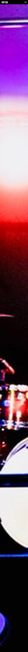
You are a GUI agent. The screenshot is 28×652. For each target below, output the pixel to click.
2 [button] (14, 651)
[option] (14, 328)
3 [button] (15, 651)
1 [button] (12, 651)
